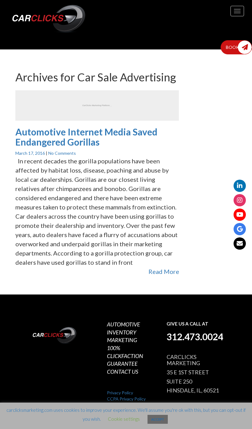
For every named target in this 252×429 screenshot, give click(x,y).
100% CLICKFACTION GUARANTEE (125, 356)
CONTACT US (122, 371)
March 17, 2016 (30, 153)
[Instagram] (240, 200)
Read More (163, 271)
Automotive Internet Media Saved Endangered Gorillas (86, 136)
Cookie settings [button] (124, 419)
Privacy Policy (120, 392)
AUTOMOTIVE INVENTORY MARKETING (123, 332)
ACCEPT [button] (157, 419)
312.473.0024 (195, 336)
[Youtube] (240, 215)
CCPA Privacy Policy (126, 398)
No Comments (62, 153)
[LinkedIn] (240, 186)
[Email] (240, 243)
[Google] (240, 229)
